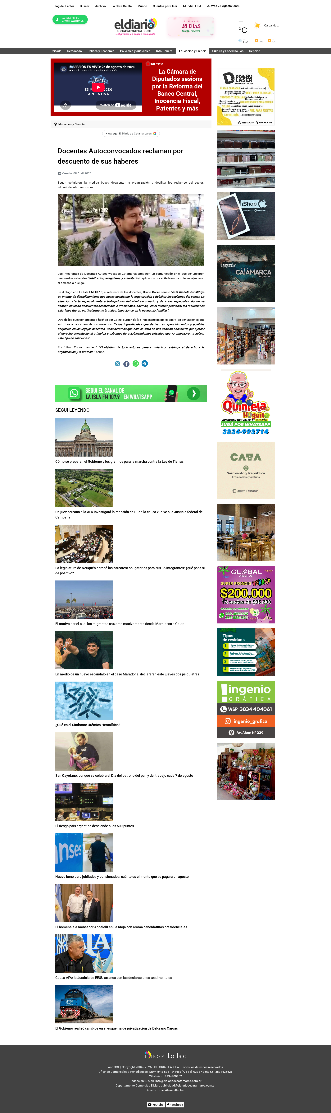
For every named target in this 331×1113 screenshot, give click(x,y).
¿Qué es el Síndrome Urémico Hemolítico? (87, 725)
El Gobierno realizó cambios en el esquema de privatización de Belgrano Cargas (116, 1028)
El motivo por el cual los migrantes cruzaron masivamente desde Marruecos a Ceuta (119, 624)
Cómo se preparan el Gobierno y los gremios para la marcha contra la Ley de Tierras (119, 461)
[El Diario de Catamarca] (135, 26)
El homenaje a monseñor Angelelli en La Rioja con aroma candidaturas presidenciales (121, 927)
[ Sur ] (211, 34)
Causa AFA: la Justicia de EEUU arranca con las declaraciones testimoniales (113, 978)
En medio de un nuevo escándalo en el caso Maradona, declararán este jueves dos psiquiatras (127, 674)
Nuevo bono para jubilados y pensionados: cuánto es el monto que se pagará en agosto (122, 877)
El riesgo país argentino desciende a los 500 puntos (94, 826)
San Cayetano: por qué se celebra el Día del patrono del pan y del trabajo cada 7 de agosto (124, 775)
